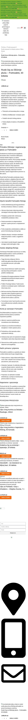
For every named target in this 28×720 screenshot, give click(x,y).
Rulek (6, 136)
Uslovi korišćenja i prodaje (6, 699)
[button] (24, 28)
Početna (3, 47)
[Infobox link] (13, 514)
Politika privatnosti (4, 697)
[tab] (13, 143)
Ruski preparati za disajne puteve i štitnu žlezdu (12, 50)
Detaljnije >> (4, 127)
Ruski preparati (11, 47)
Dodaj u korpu (14, 130)
